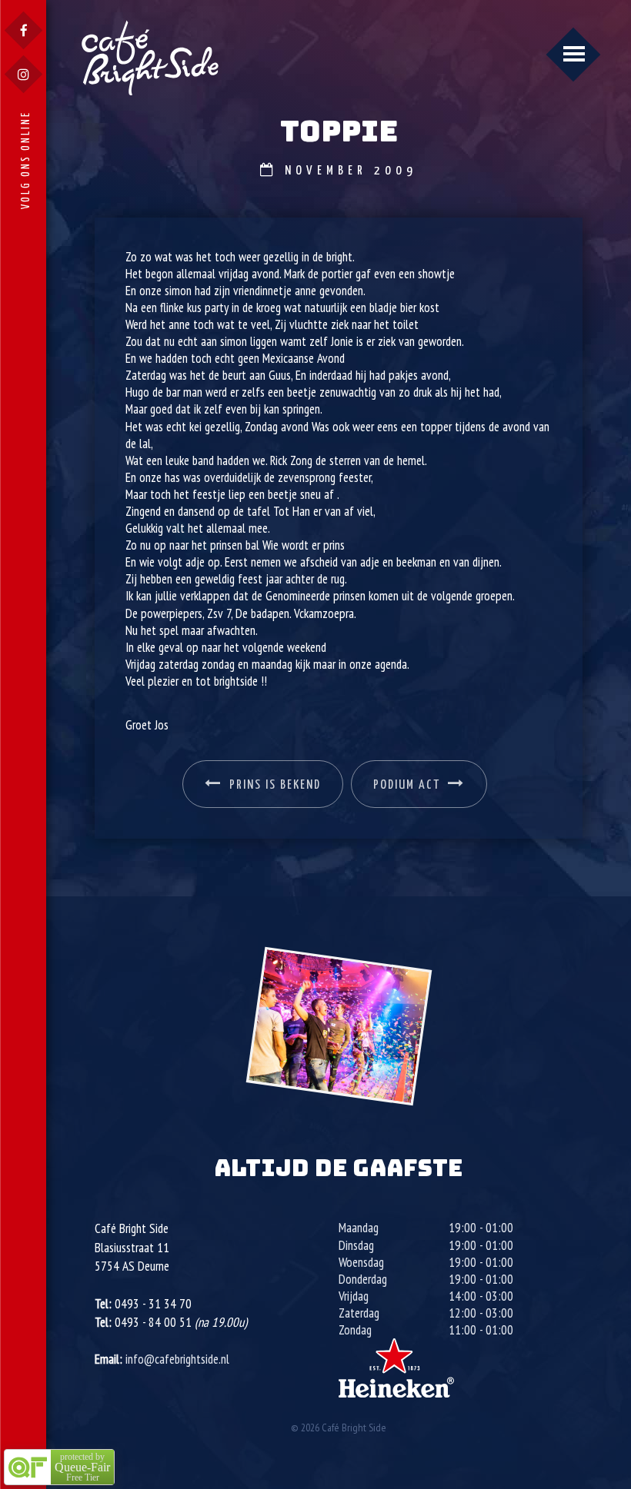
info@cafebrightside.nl (177, 1359)
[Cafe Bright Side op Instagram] (23, 74)
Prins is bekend (275, 785)
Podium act (406, 785)
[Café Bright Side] (150, 57)
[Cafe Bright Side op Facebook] (23, 30)
